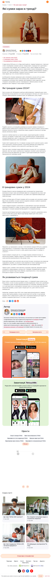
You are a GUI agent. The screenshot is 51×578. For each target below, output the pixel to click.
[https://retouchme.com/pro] (37, 566)
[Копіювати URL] (7, 301)
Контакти (28, 561)
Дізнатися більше (25, 481)
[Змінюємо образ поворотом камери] (19, 364)
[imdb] (12, 314)
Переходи (9, 561)
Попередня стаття (14, 332)
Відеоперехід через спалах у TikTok (14, 441)
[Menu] (47, 2)
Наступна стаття (37, 332)
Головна (4, 5)
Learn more (47, 576)
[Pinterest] (15, 301)
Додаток (42, 561)
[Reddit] (18, 301)
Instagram (36, 319)
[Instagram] (23, 571)
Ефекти (16, 561)
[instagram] (17, 314)
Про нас (35, 561)
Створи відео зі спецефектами (25, 556)
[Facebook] (10, 301)
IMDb (33, 325)
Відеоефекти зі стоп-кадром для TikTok (17, 438)
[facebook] (19, 314)
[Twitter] (13, 301)
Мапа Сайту (25, 562)
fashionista (6, 46)
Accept (40, 576)
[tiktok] (22, 314)
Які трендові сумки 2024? (10, 57)
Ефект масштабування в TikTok (32, 435)
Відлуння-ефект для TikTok (36, 438)
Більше (26, 444)
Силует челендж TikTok (16, 435)
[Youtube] (31, 571)
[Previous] (23, 486)
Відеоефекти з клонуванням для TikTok (36, 441)
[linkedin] (14, 314)
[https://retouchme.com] (24, 566)
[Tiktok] (19, 571)
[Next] (27, 486)
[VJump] (6, 2)
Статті (10, 5)
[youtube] (24, 314)
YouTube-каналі (29, 321)
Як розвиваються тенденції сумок (13, 61)
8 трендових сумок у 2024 (11, 59)
